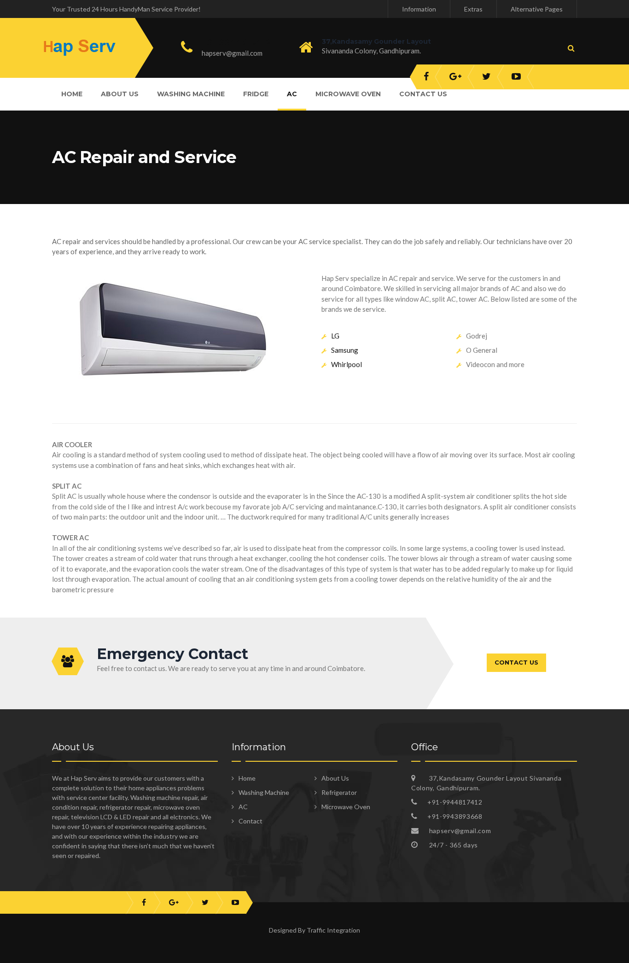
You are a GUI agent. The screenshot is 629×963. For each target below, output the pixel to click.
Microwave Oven (348, 94)
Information (419, 9)
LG (335, 336)
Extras (473, 9)
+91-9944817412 (237, 42)
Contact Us (423, 94)
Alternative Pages (537, 9)
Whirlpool (346, 364)
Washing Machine (191, 94)
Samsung (344, 350)
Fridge (255, 94)
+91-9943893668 (455, 816)
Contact (250, 821)
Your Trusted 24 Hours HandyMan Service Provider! (126, 9)
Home (71, 94)
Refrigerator (339, 792)
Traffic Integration (333, 930)
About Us (120, 94)
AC (292, 94)
